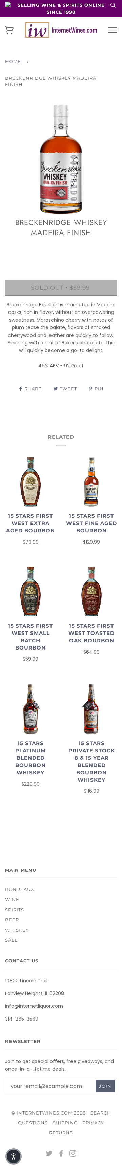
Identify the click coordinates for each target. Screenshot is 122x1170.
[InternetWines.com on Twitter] (49, 1154)
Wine (12, 899)
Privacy (93, 1122)
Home (13, 61)
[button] (13, 1156)
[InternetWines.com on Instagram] (73, 1154)
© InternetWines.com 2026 (48, 1113)
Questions (33, 1122)
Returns (61, 1132)
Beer (12, 920)
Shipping (65, 1122)
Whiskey (17, 930)
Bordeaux (19, 889)
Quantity (61, 250)
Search (100, 1113)
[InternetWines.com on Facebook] (61, 1154)
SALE (11, 940)
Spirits (14, 909)
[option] (61, 159)
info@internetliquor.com (34, 1006)
